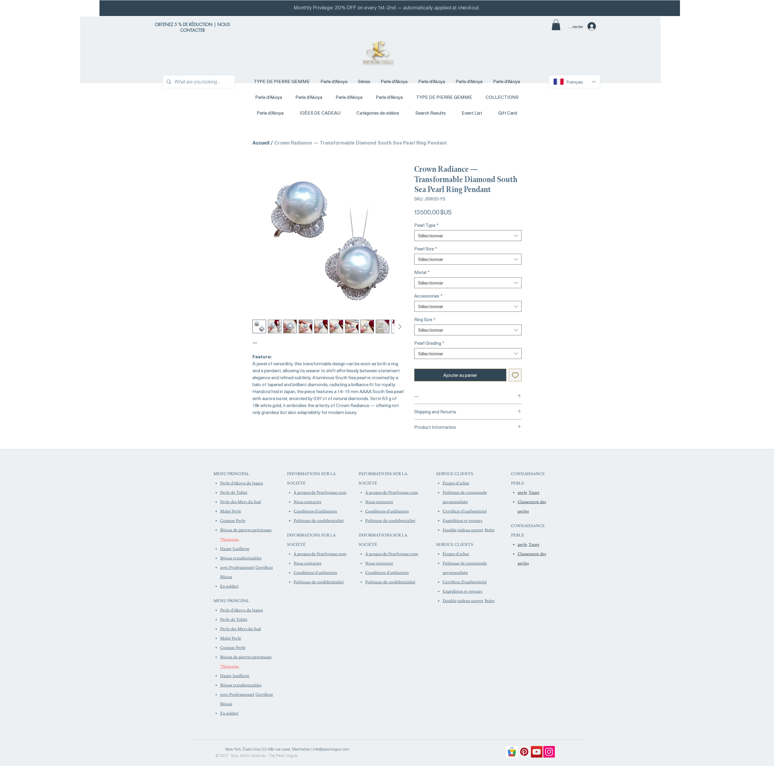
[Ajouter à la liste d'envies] (515, 375)
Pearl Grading (429, 343)
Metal (421, 272)
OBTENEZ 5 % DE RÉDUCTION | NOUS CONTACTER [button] (192, 27)
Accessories (428, 295)
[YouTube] (536, 752)
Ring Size (424, 319)
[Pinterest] (524, 752)
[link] (556, 24)
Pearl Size (425, 248)
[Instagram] (549, 752)
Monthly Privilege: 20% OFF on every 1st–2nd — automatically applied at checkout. (387, 8)
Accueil (260, 142)
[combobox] (468, 235)
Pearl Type (426, 225)
